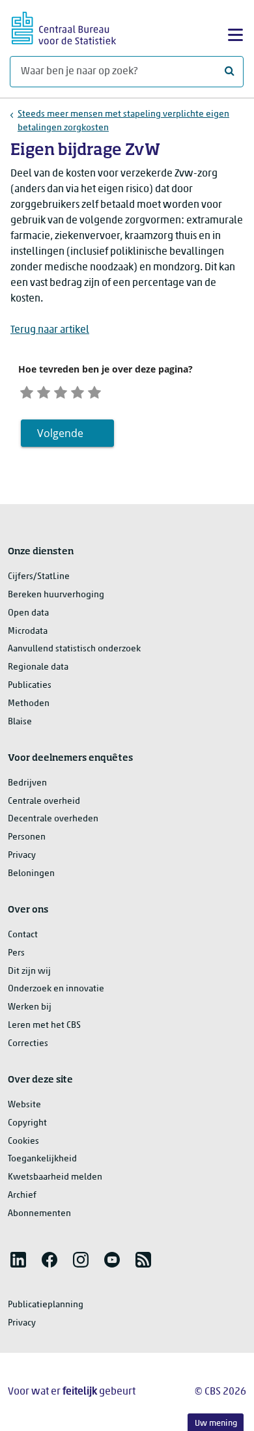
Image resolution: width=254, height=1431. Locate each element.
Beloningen (31, 874)
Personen (27, 837)
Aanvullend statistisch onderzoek (74, 649)
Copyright (27, 1123)
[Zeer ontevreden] (26, 390)
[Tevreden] (77, 390)
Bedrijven (27, 783)
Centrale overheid (44, 801)
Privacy (22, 855)
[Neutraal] (60, 390)
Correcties (28, 1044)
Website (24, 1105)
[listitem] (18, 1259)
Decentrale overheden (53, 819)
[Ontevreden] (43, 390)
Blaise (20, 722)
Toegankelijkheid (42, 1159)
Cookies (23, 1141)
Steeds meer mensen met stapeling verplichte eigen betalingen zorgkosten (123, 121)
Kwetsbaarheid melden (55, 1177)
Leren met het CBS (44, 1025)
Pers (16, 953)
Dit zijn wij (29, 971)
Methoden (28, 704)
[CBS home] (63, 26)
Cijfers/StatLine (39, 577)
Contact (23, 935)
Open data (28, 613)
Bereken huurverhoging (56, 595)
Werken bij (29, 1007)
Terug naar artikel (49, 330)
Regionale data (38, 667)
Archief (22, 1195)
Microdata (28, 631)
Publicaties (29, 685)
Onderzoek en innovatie (56, 989)
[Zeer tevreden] (94, 390)
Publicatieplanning (45, 1305)
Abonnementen (39, 1214)
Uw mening (216, 1423)
